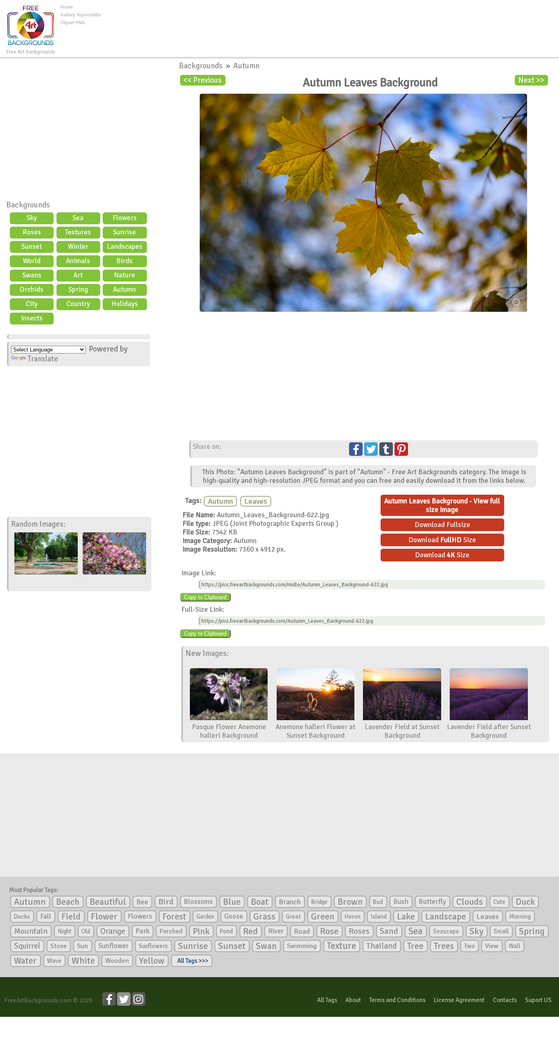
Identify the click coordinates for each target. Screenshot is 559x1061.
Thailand (381, 946)
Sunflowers (153, 946)
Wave (54, 960)
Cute (499, 902)
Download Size (442, 540)
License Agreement (459, 1000)
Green (322, 916)
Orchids (31, 289)
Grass (264, 916)
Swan (266, 946)
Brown (350, 902)
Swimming (302, 946)
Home (67, 7)
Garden (205, 916)
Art (78, 275)
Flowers (125, 218)
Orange (112, 931)
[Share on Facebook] (356, 449)
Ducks (22, 916)
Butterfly (432, 901)
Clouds (469, 901)
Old (85, 931)
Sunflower (113, 946)
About (353, 1000)
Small (501, 931)
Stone (58, 946)
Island (379, 916)
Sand (389, 931)
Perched (171, 931)
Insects (32, 318)
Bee (142, 901)
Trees (444, 946)
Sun (82, 946)
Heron (353, 916)
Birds (124, 261)
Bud (378, 902)
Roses (32, 232)
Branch (290, 901)
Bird (166, 902)
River (276, 931)
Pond (226, 931)
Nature (124, 275)
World (32, 261)
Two (469, 946)
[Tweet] (371, 449)
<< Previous (202, 80)
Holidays (124, 304)
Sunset (31, 246)
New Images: (207, 653)
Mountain (30, 931)
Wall (514, 946)
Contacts (505, 1000)
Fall (45, 916)
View (491, 946)
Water (25, 960)
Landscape (445, 916)
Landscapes (124, 246)
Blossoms (198, 901)
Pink (201, 931)
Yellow (152, 960)
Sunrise (124, 232)
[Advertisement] (330, 22)
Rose (329, 931)
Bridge (319, 902)
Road (302, 931)
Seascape (446, 931)
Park (142, 931)
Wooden (117, 961)
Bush (400, 901)
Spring (78, 289)
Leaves (255, 501)
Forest (174, 916)
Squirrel (27, 946)
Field (71, 916)
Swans (31, 275)
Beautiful (108, 901)
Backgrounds (28, 205)
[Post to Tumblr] (386, 449)
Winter (78, 246)
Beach (67, 902)
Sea (77, 218)
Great (293, 916)
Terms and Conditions (397, 1000)
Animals (78, 261)
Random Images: (38, 524)
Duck (525, 902)
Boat (259, 902)
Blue (232, 902)
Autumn (124, 289)
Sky (32, 218)
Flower (104, 916)
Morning (520, 916)
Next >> (531, 80)
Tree (415, 945)
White (83, 960)
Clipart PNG (73, 23)
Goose (233, 916)
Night (64, 931)
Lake (406, 916)
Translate (42, 359)
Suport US (538, 1000)
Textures (78, 232)
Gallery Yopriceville (81, 15)
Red (250, 931)
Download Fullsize (442, 524)
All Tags (327, 1000)
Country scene (78, 305)
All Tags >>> (191, 960)
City (32, 304)
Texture (341, 946)
